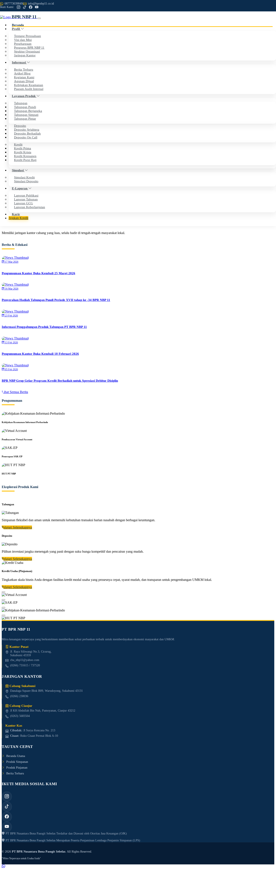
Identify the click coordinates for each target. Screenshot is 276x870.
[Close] (3, 592)
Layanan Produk (24, 96)
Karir (16, 214)
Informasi (19, 62)
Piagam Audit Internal (28, 89)
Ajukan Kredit (18, 218)
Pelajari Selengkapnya (17, 527)
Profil (16, 29)
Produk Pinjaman (16, 767)
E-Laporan (20, 188)
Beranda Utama (15, 756)
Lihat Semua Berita (15, 392)
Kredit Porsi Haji (25, 160)
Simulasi (18, 170)
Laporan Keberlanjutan (29, 207)
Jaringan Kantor (25, 55)
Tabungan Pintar (25, 118)
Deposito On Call (25, 137)
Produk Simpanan (17, 761)
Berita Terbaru (15, 773)
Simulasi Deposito (26, 181)
